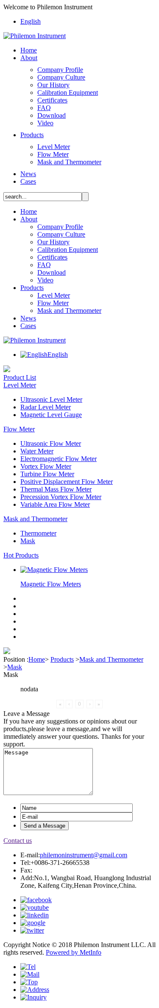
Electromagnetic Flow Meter (58, 458)
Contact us (17, 840)
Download (51, 115)
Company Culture (61, 77)
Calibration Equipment (67, 92)
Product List (19, 377)
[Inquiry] (33, 997)
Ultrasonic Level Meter (51, 399)
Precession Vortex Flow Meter (60, 496)
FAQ (44, 107)
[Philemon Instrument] (34, 35)
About (28, 57)
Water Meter (36, 451)
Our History (53, 84)
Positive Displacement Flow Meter (66, 481)
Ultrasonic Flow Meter (50, 443)
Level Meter (53, 146)
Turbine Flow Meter (47, 474)
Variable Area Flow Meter (55, 504)
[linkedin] (34, 915)
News (28, 173)
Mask (27, 540)
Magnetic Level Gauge (51, 414)
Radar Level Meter (45, 407)
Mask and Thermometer (69, 162)
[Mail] (29, 974)
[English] (33, 354)
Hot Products (21, 555)
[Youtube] (34, 907)
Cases (28, 181)
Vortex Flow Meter (45, 466)
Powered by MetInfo (73, 952)
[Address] (34, 989)
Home (28, 50)
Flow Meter (53, 154)
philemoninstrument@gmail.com (83, 855)
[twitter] (32, 930)
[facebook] (36, 899)
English (30, 21)
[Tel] (28, 966)
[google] (32, 922)
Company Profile (60, 69)
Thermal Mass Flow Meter (56, 489)
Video (45, 123)
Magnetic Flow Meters (50, 584)
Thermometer (38, 533)
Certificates (52, 100)
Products (32, 134)
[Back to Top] (29, 982)
